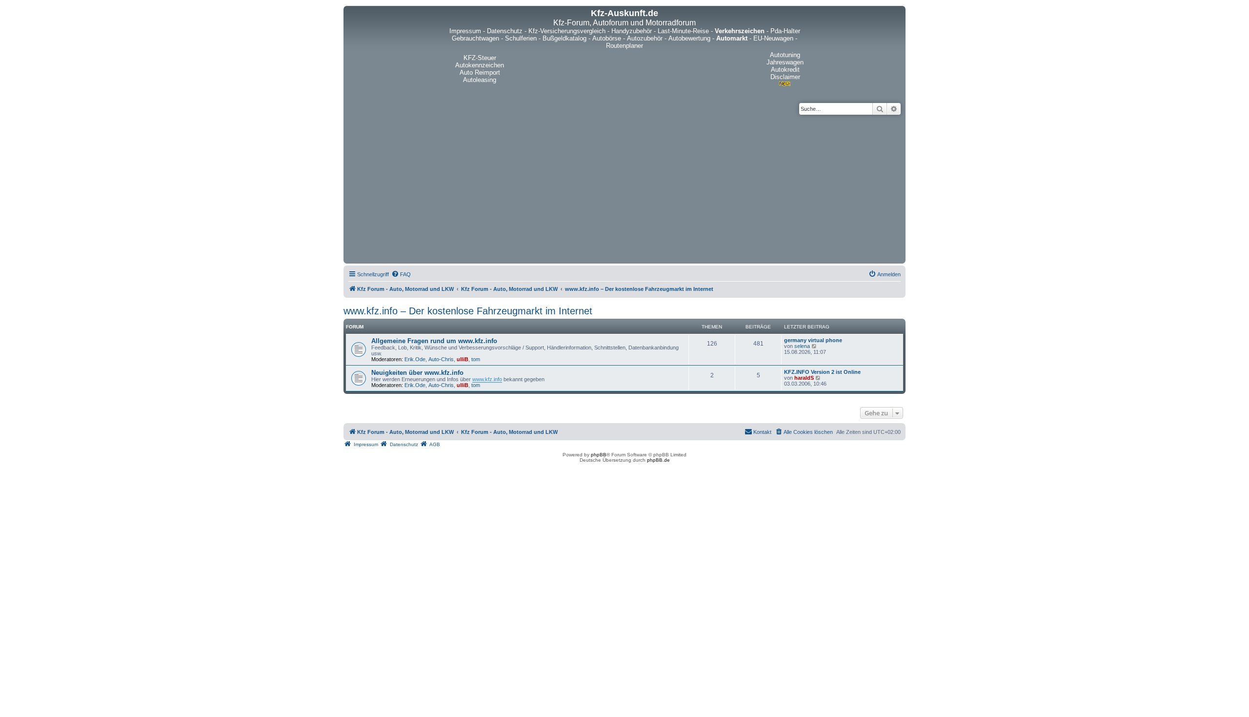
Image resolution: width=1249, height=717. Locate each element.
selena (802, 346)
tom (475, 359)
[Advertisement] (624, 188)
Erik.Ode (414, 359)
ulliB (462, 359)
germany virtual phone (813, 340)
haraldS (804, 378)
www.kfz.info (487, 379)
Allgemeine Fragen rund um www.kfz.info (434, 341)
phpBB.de (658, 460)
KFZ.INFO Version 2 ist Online (822, 372)
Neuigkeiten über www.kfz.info (417, 372)
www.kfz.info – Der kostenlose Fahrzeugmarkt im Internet (467, 311)
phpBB (598, 454)
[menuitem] (401, 274)
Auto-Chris (441, 359)
